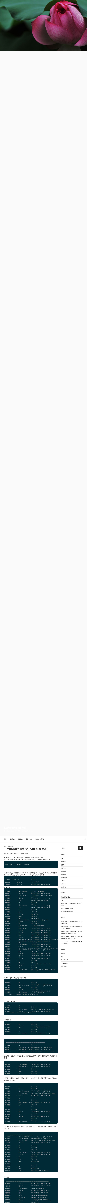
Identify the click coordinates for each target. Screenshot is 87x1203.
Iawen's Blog (15, 828)
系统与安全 (29, 839)
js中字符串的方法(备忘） (67, 911)
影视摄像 (63, 887)
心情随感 (63, 862)
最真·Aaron (64, 966)
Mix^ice (63, 953)
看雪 (62, 957)
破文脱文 (63, 868)
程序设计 (63, 865)
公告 (62, 858)
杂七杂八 (63, 880)
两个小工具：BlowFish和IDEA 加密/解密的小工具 (71, 932)
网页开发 (20, 839)
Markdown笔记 (39, 839)
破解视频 (63, 874)
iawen (11, 846)
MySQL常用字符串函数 (67, 908)
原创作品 (12, 839)
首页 (5, 839)
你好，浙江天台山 (65, 897)
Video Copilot (64, 963)
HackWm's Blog (65, 960)
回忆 (62, 900)
